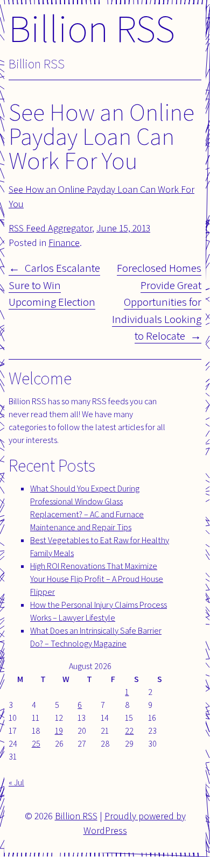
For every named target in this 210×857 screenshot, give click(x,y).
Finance (64, 242)
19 (59, 730)
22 (129, 730)
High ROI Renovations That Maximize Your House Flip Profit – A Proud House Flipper (96, 579)
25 (36, 743)
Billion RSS (92, 27)
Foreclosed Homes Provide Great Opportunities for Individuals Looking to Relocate (156, 302)
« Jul (16, 782)
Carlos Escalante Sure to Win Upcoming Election (54, 285)
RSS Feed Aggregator (50, 228)
